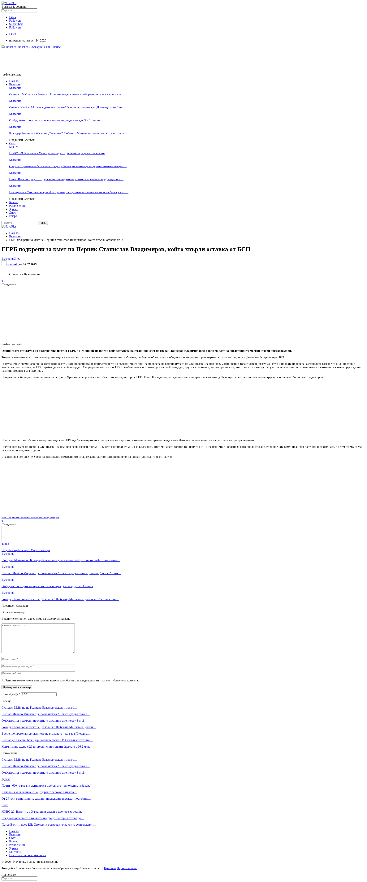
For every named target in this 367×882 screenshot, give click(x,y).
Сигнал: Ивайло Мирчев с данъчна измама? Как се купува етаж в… (46, 714)
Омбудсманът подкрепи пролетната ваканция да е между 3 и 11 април (55, 120)
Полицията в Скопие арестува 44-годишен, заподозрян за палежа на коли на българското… (68, 192)
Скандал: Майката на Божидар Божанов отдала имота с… (39, 707)
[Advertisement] (71, 60)
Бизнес (13, 146)
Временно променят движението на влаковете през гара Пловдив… (46, 733)
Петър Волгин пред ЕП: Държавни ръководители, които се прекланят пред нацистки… (66, 179)
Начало (14, 81)
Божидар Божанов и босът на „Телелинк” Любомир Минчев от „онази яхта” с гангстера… (68, 133)
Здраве (13, 209)
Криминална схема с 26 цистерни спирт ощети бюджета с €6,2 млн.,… (48, 746)
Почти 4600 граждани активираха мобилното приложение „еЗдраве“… (48, 785)
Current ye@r (11, 694)
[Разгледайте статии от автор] (9, 540)
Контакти (15, 851)
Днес (12, 212)
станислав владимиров (44, 517)
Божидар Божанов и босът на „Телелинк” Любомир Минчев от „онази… (49, 727)
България (15, 84)
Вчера (13, 216)
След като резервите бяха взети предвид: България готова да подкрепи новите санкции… (68, 166)
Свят (12, 143)
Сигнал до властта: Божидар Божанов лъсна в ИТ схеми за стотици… (47, 740)
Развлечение (17, 205)
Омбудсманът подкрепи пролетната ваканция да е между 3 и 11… (44, 720)
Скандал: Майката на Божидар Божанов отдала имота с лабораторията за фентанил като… (68, 94)
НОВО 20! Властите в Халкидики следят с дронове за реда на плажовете (57, 153)
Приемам (110, 868)
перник (12, 517)
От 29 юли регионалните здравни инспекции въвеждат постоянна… (46, 798)
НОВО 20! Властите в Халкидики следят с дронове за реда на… (43, 811)
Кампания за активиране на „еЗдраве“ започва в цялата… (39, 792)
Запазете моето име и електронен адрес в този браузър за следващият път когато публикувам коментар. (72, 680)
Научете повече (127, 868)
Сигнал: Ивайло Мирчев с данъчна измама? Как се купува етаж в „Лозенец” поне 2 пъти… (69, 107)
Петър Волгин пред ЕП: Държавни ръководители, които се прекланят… (49, 824)
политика (23, 517)
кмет (5, 517)
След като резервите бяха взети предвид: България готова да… (43, 818)
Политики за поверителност (27, 855)
